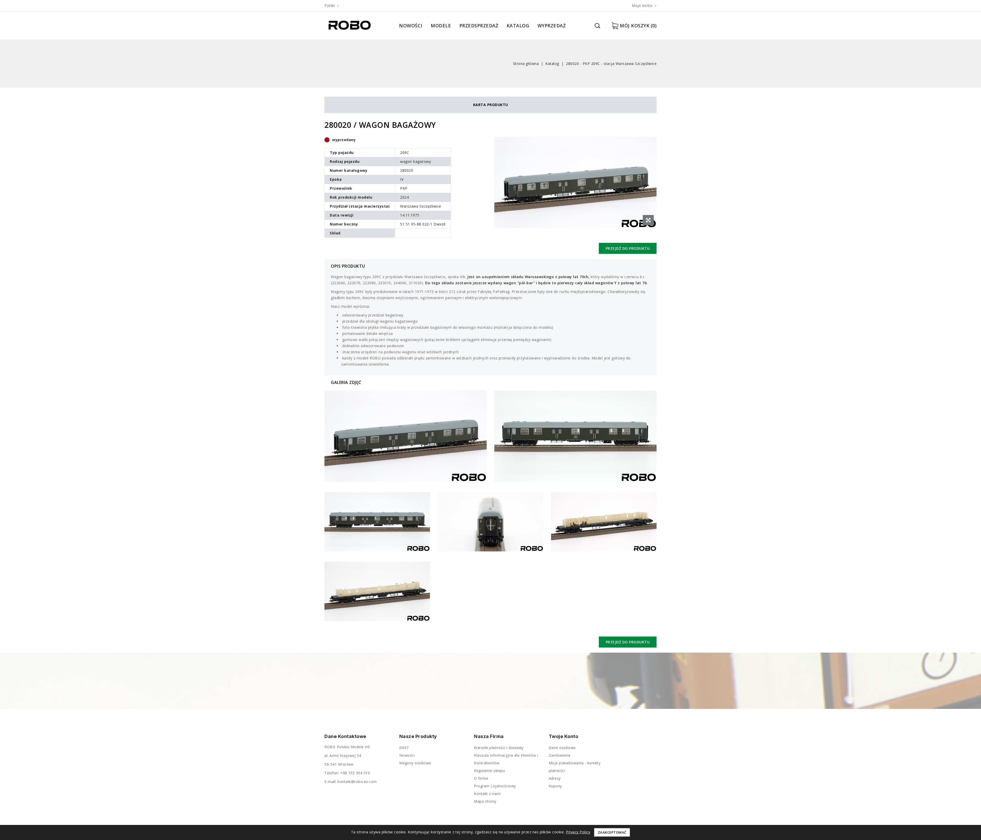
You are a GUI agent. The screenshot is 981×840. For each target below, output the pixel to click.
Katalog (518, 25)
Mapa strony (485, 801)
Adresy (555, 778)
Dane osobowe (562, 747)
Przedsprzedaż (478, 25)
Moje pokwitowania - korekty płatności (575, 766)
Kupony (555, 786)
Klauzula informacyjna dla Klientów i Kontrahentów (506, 759)
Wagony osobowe (415, 762)
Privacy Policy (578, 832)
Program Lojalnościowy (495, 786)
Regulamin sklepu (489, 770)
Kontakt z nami (487, 793)
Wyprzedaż (552, 25)
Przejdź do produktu (628, 248)
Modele (441, 25)
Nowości (411, 25)
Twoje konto (563, 736)
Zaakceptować (612, 832)
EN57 (404, 747)
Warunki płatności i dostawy (499, 747)
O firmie (481, 778)
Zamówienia (559, 755)
